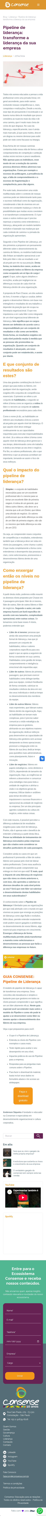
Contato (7, 1445)
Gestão (6, 1429)
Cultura (6, 1436)
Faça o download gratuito (23, 1096)
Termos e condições (12, 1483)
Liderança (13, 17)
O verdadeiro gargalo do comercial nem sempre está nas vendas (27, 1173)
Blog (5, 17)
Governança (9, 1432)
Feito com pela (20, 1511)
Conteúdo (8, 1442)
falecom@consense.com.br (16, 1476)
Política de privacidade (13, 1487)
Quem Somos (9, 1426)
